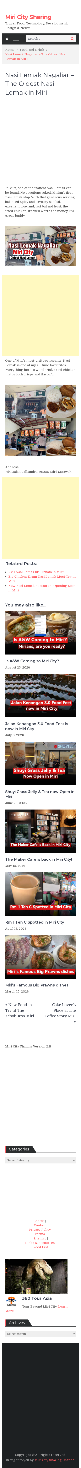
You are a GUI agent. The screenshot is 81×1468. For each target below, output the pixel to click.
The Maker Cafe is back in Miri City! (38, 859)
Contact (40, 1225)
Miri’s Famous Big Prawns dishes (37, 985)
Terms (40, 1234)
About (39, 1221)
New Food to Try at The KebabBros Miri (19, 1010)
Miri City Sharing (28, 16)
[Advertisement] (40, 143)
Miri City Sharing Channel (54, 1460)
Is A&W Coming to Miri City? (32, 661)
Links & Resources (40, 1243)
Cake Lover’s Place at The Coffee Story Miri (60, 1010)
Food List (40, 1247)
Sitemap (39, 1238)
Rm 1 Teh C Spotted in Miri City (34, 922)
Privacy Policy (40, 1230)
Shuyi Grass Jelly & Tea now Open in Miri (40, 794)
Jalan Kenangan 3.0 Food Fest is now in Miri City (36, 726)
